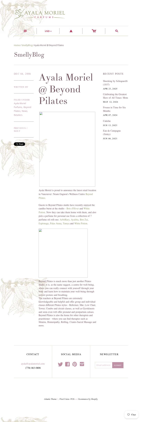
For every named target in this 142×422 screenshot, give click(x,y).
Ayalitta (74, 219)
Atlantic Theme (50, 399)
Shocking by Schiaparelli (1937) (115, 82)
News (24, 111)
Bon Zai (84, 219)
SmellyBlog (27, 45)
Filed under (22, 99)
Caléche (107, 121)
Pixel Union (64, 399)
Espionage (44, 223)
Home (17, 45)
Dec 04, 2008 (22, 73)
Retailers (18, 115)
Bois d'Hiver (72, 208)
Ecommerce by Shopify (87, 399)
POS (72, 399)
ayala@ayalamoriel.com (33, 363)
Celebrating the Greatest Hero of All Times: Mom (115, 96)
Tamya (66, 223)
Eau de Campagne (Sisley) (112, 132)
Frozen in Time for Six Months (114, 109)
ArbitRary (64, 219)
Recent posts (113, 73)
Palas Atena (55, 223)
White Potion (80, 223)
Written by (21, 86)
